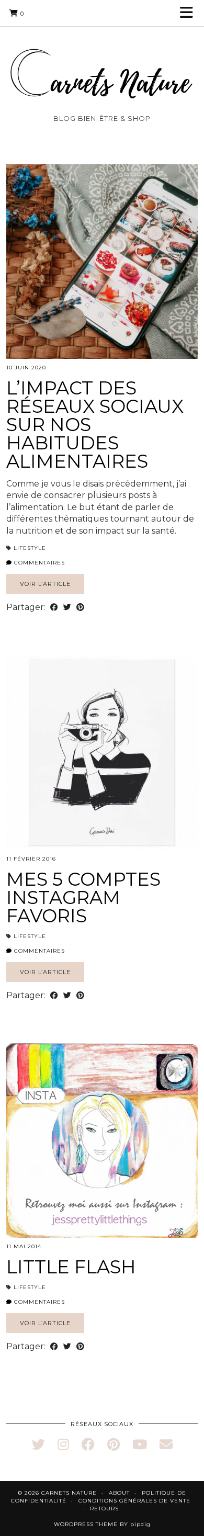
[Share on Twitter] (67, 607)
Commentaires (38, 562)
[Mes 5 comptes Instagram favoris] (102, 752)
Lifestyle (30, 548)
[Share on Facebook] (54, 607)
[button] (189, 13)
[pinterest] (113, 1444)
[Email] (166, 1444)
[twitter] (38, 1444)
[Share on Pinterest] (80, 607)
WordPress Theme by (102, 1524)
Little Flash (71, 1267)
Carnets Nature (69, 1492)
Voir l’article (45, 584)
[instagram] (63, 1444)
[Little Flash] (102, 1140)
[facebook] (88, 1444)
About (119, 1492)
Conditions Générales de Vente (134, 1500)
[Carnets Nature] (102, 61)
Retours (104, 1508)
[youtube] (139, 1444)
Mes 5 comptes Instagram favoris (83, 897)
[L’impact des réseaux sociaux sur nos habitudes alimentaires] (102, 261)
